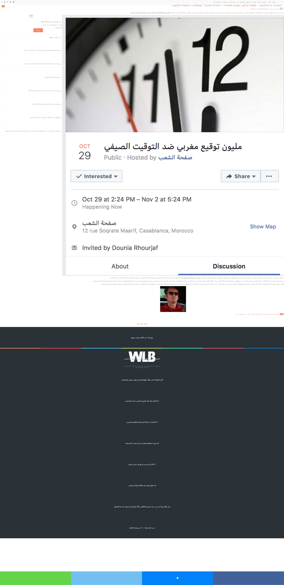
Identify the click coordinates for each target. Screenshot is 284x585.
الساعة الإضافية (259, 314)
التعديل (135, 284)
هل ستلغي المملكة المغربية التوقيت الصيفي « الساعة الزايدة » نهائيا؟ (41, 50)
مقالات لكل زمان (142, 323)
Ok (3, 6)
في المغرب (225, 2)
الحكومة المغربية (267, 314)
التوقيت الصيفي (275, 314)
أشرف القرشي (272, 9)
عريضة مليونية (243, 314)
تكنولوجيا (242, 2)
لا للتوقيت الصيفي (278, 278)
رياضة (254, 2)
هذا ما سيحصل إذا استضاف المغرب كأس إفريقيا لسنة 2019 (43, 90)
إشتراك (38, 30)
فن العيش (249, 2)
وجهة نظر (232, 2)
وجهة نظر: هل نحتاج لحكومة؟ (51, 77)
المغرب (248, 314)
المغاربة (253, 314)
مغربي (237, 314)
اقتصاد (273, 2)
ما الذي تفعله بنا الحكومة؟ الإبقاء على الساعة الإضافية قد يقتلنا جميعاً (41, 64)
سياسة (259, 2)
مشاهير (264, 2)
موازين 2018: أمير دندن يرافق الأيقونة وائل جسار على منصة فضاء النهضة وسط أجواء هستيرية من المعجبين (31, 131)
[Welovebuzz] (280, 2)
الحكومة (234, 13)
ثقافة (269, 2)
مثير (238, 2)
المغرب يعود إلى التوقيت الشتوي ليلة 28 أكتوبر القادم (45, 104)
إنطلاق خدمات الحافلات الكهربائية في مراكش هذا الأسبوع (44, 117)
